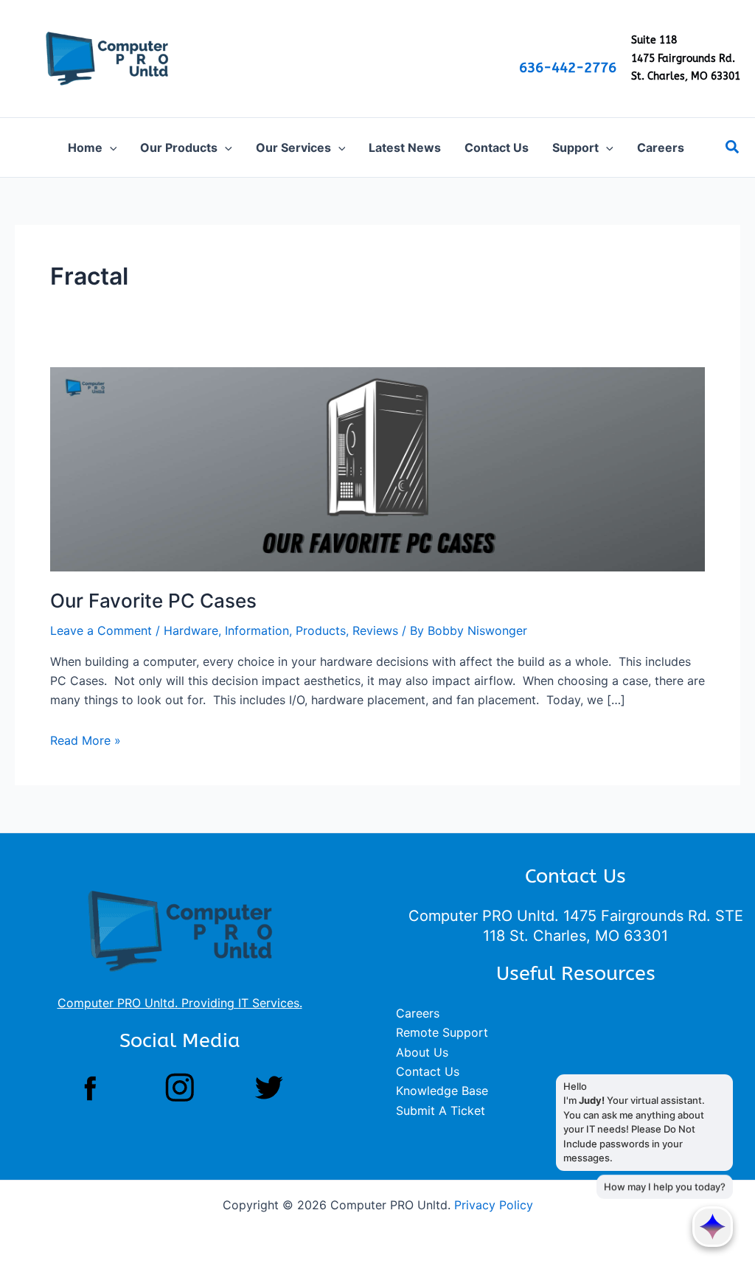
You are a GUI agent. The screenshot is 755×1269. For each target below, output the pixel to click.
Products (321, 630)
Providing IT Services (240, 1002)
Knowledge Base (442, 1090)
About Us (422, 1052)
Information (257, 630)
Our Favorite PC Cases (153, 600)
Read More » (85, 740)
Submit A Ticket (440, 1110)
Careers (417, 1013)
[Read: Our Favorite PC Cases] (377, 468)
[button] (109, 147)
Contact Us (427, 1071)
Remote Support (442, 1032)
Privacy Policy (493, 1204)
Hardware (191, 630)
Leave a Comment (101, 630)
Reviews (375, 630)
